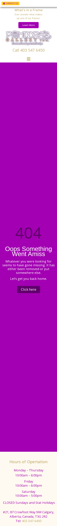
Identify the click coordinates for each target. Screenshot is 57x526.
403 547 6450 (32, 50)
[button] (28, 59)
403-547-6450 (31, 521)
